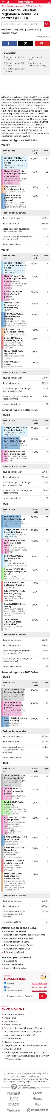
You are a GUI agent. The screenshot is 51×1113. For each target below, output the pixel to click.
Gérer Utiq (44, 1079)
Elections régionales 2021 (18, 6)
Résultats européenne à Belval (18, 945)
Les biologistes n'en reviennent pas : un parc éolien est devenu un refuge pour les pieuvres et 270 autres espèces (26, 1056)
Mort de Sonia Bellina (14, 1014)
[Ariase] (13, 1109)
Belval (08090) (10, 961)
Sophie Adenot (11, 1021)
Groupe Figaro (22, 1082)
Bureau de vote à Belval (15, 931)
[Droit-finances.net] (38, 1099)
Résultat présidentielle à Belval (18, 938)
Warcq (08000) (34, 30)
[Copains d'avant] (13, 1104)
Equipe (23, 1074)
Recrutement (38, 1076)
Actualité (10, 983)
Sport (8, 987)
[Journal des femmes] (13, 1093)
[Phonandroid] (38, 1110)
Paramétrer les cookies (29, 1079)
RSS (30, 1076)
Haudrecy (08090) (9, 33)
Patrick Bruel (10, 1018)
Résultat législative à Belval (16, 942)
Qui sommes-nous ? (11, 1074)
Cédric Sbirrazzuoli (12, 1025)
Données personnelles (12, 1079)
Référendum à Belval (14, 952)
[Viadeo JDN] (38, 1104)
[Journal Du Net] (13, 1099)
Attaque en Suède (12, 1038)
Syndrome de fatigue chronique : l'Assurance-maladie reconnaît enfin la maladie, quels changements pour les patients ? (25, 1031)
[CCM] (38, 1093)
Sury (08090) (18, 30)
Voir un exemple (39, 983)
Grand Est (37, 6)
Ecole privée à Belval (13, 964)
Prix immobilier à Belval (15, 968)
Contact (11, 1076)
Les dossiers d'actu (14, 990)
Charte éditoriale (33, 1074)
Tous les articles (21, 1076)
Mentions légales (9, 1082)
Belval (30, 63)
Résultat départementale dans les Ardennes (24, 935)
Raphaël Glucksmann (14, 1042)
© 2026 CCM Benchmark (38, 1082)
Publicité (44, 1074)
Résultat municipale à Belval (17, 949)
